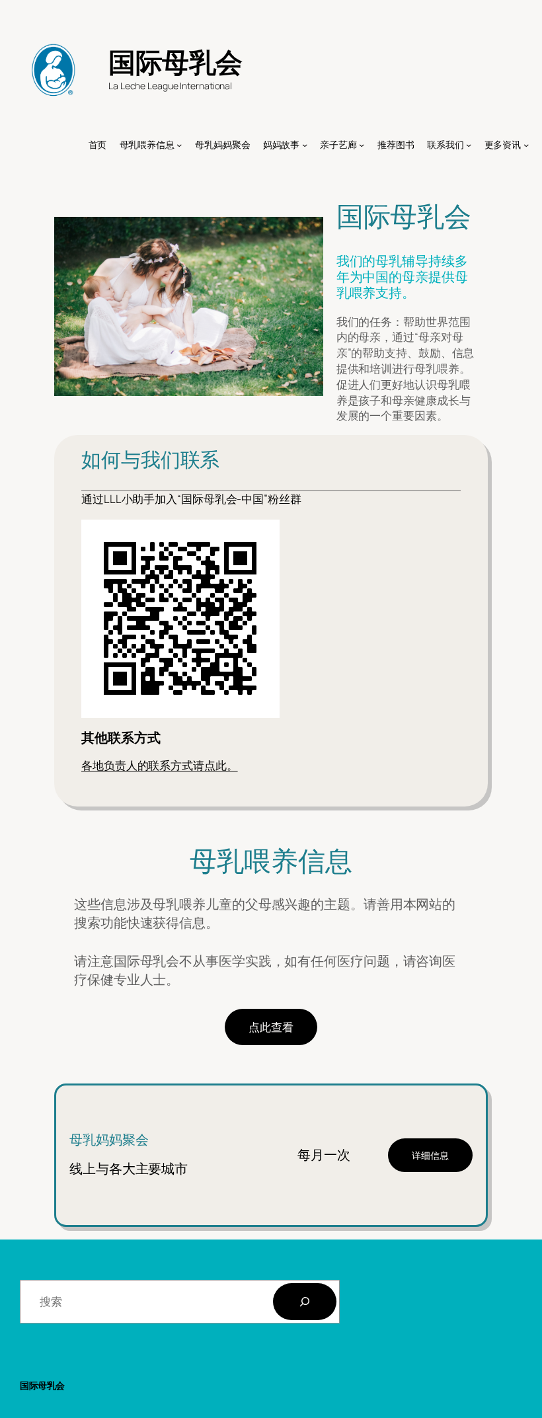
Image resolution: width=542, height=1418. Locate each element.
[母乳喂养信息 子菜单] (179, 144)
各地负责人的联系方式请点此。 (159, 765)
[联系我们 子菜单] (468, 144)
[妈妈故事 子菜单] (304, 144)
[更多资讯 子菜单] (526, 144)
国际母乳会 (175, 61)
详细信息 (430, 1155)
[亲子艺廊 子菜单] (361, 144)
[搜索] (304, 1301)
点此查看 (271, 1027)
